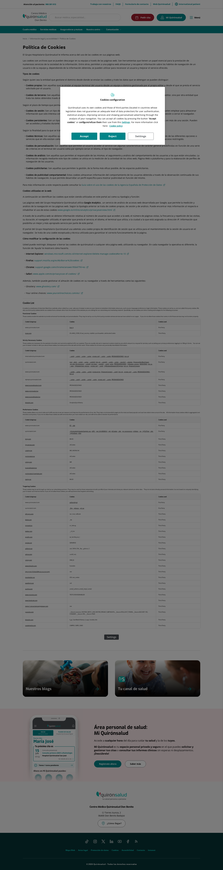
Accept (84, 136)
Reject (112, 136)
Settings (140, 136)
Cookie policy (116, 125)
